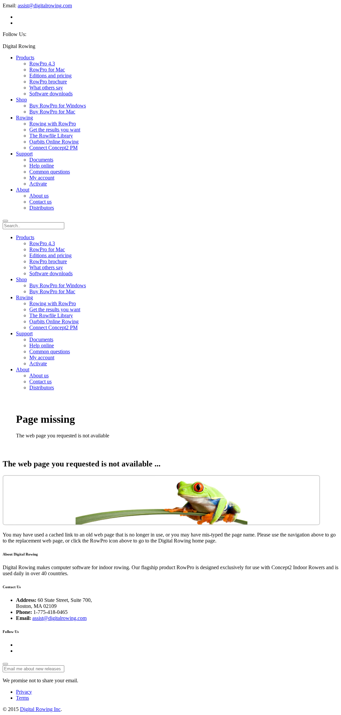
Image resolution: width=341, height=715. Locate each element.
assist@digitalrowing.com (45, 5)
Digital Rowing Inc (40, 709)
